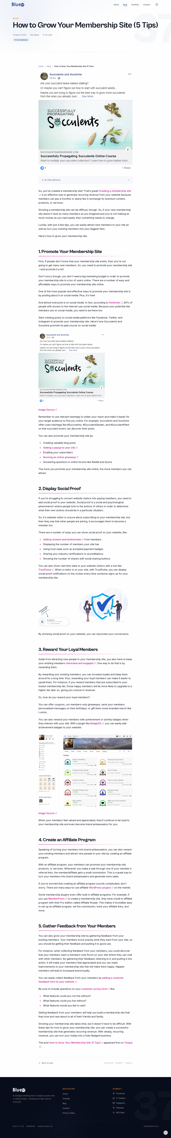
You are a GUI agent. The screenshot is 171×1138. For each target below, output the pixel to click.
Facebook (120, 1093)
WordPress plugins (101, 887)
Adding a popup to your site (60, 447)
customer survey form (95, 988)
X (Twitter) (120, 1098)
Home (41, 66)
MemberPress (57, 898)
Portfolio (135, 4)
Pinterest (120, 1108)
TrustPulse (46, 569)
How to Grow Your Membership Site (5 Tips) (76, 1042)
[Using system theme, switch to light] (156, 4)
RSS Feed (120, 1112)
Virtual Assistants (21, 40)
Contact (146, 4)
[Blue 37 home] (18, 4)
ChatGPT (119, 1063)
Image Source (47, 409)
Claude (129, 1063)
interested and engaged (81, 663)
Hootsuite (116, 302)
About (116, 4)
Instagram (120, 1103)
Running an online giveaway (60, 457)
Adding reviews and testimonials (63, 539)
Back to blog (47, 1063)
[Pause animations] (166, 1133)
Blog (125, 4)
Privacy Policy (69, 1113)
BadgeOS (97, 723)
